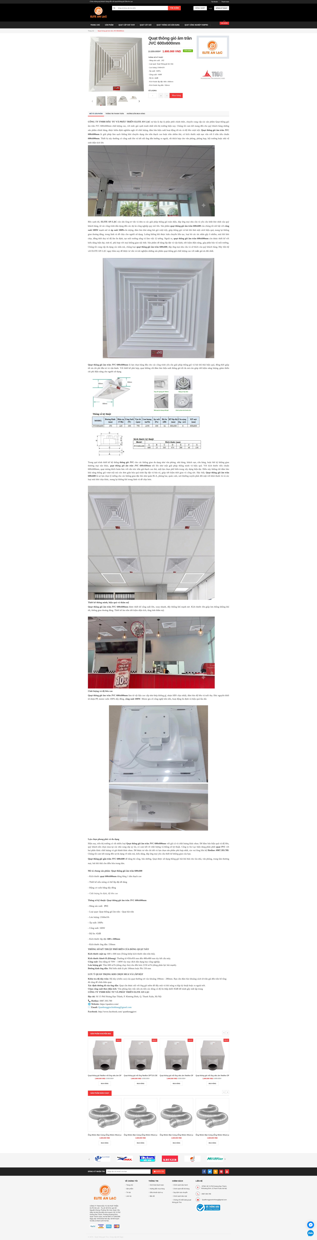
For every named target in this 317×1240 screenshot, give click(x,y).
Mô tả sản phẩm (96, 114)
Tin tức (128, 1192)
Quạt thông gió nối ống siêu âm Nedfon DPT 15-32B (180, 1075)
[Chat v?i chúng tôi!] (310, 1224)
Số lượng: (152, 90)
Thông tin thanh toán (115, 114)
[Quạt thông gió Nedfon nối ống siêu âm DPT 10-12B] (104, 1055)
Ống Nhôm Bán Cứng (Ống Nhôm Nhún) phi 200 (215, 1135)
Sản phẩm (129, 1189)
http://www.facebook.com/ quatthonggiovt (117, 1011)
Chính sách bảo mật (180, 1196)
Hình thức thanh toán (157, 1185)
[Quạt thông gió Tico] (98, 13)
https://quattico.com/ (109, 1004)
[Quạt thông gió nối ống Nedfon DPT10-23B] (140, 1055)
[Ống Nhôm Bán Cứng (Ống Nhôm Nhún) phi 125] (140, 1114)
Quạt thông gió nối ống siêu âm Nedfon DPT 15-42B (216, 1075)
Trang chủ (91, 31)
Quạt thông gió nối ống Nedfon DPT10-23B (141, 1075)
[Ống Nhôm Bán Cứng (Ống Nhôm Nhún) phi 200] (212, 1114)
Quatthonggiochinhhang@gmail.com (214, 1200)
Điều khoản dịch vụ (156, 1192)
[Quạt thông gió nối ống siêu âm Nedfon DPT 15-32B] (176, 1055)
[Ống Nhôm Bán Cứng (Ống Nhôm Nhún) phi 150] (176, 1114)
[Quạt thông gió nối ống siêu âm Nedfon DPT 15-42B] (212, 1055)
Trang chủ (129, 1185)
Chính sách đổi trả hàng (181, 1189)
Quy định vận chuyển (180, 1192)
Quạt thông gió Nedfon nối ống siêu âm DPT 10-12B (108, 1075)
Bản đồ (152, 1196)
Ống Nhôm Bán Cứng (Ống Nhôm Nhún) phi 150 (179, 1135)
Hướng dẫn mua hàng (136, 114)
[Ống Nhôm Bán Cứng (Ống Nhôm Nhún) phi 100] (104, 1114)
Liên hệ (128, 1196)
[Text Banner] (213, 75)
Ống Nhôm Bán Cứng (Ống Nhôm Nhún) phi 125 (143, 1135)
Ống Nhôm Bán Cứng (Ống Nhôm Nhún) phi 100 (107, 1135)
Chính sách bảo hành (180, 1185)
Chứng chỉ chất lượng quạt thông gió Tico (181, 1201)
